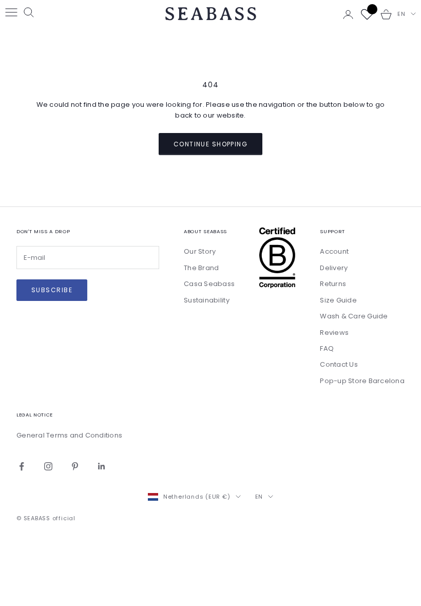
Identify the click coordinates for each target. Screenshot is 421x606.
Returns (333, 284)
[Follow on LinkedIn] (102, 466)
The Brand (201, 268)
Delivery (334, 268)
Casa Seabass (209, 284)
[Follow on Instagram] (48, 466)
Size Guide (338, 300)
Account (334, 251)
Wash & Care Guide (354, 316)
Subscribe (51, 290)
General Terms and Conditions (69, 435)
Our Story (200, 251)
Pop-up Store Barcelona (362, 381)
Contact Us (339, 364)
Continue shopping (210, 144)
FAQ (327, 348)
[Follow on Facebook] (21, 466)
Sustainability (206, 300)
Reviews (334, 332)
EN (401, 14)
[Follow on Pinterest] (75, 466)
